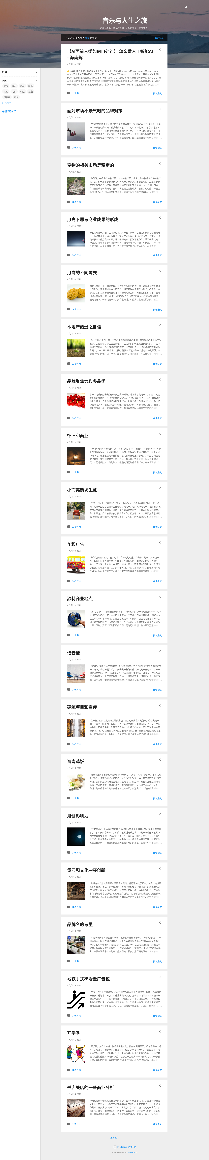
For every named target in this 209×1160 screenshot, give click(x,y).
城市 (14, 86)
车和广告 (75, 544)
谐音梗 (73, 652)
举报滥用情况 (9, 111)
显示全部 (159, 38)
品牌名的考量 (80, 924)
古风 (16, 97)
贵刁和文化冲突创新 (86, 870)
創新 (30, 86)
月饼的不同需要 (82, 272)
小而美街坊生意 (82, 489)
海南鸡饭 (75, 761)
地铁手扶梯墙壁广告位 (88, 978)
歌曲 (30, 91)
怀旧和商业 (77, 435)
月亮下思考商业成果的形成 (92, 219)
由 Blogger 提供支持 (126, 1147)
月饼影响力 (77, 815)
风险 (22, 91)
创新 (22, 86)
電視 (6, 91)
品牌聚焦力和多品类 (86, 381)
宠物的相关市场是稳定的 (90, 165)
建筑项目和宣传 (82, 707)
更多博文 (114, 1137)
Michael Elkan (132, 1152)
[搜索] (186, 7)
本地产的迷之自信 (84, 326)
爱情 (6, 86)
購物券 (7, 97)
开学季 (73, 1033)
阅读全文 (157, 93)
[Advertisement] (189, 76)
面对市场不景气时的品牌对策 (95, 110)
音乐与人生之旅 (124, 21)
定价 (14, 91)
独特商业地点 (80, 598)
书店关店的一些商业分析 (90, 1087)
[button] (160, 50)
